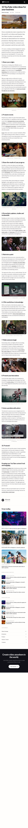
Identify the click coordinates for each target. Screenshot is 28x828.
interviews (12, 232)
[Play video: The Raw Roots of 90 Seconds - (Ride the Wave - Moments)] (14, 101)
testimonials (6, 471)
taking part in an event (11, 126)
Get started (13, 666)
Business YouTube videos (19, 262)
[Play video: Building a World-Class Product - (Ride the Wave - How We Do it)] (14, 199)
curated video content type (8, 492)
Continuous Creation (6, 468)
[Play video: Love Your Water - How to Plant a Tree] (14, 327)
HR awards (7, 172)
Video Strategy (5, 12)
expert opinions (19, 230)
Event (3, 132)
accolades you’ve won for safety (9, 170)
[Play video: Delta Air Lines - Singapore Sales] (14, 150)
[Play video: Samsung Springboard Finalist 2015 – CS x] (14, 395)
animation (14, 266)
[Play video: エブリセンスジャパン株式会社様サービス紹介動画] (14, 289)
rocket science (10, 382)
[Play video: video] (14, 244)
